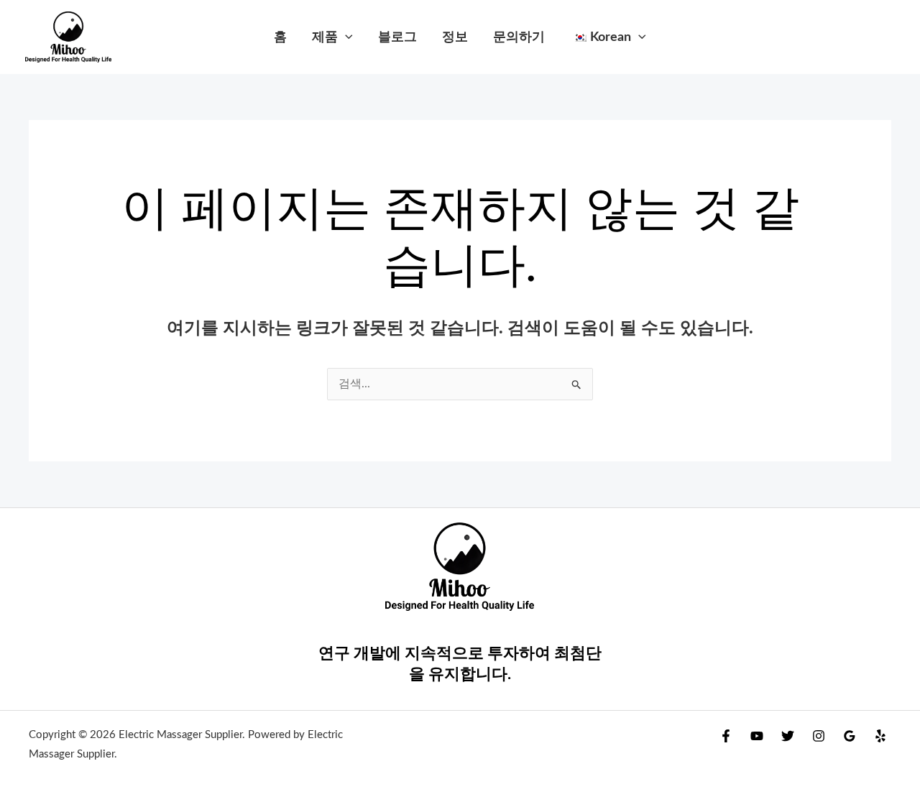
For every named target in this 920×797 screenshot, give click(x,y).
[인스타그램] (818, 735)
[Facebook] (725, 735)
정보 (455, 37)
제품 (325, 37)
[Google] (849, 735)
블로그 (397, 37)
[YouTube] (756, 735)
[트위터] (787, 735)
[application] (345, 37)
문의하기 (519, 37)
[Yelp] (880, 735)
